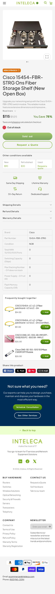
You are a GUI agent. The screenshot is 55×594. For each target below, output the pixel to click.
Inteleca (23, 469)
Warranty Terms (10, 542)
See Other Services (27, 415)
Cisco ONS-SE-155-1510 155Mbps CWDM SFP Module (31, 350)
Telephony (7, 511)
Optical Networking (12, 495)
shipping (16, 122)
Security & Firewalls (11, 499)
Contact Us (8, 525)
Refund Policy (9, 537)
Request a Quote (27, 144)
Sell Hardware (36, 486)
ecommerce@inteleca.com (21, 576)
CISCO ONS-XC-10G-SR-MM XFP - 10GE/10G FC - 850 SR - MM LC (31, 336)
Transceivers (8, 507)
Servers (6, 503)
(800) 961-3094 (17, 579)
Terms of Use (9, 529)
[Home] (27, 3)
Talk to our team (37, 491)
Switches (7, 486)
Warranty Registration (13, 546)
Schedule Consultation (27, 407)
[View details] (9, 309)
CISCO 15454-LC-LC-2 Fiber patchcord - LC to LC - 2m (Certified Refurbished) (31, 322)
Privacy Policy (9, 533)
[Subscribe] (49, 526)
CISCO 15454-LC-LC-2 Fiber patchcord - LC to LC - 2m (28, 306)
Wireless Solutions (11, 491)
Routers (6, 482)
